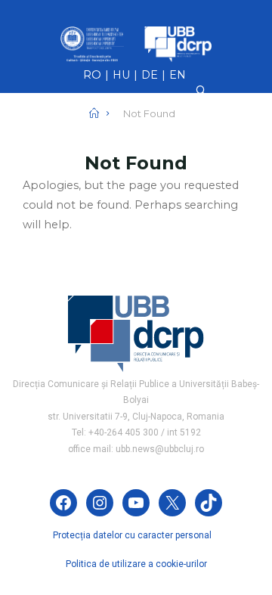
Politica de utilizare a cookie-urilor (136, 564)
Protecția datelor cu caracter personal (132, 535)
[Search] (201, 91)
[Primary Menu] (136, 146)
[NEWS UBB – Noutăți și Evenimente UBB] (136, 43)
